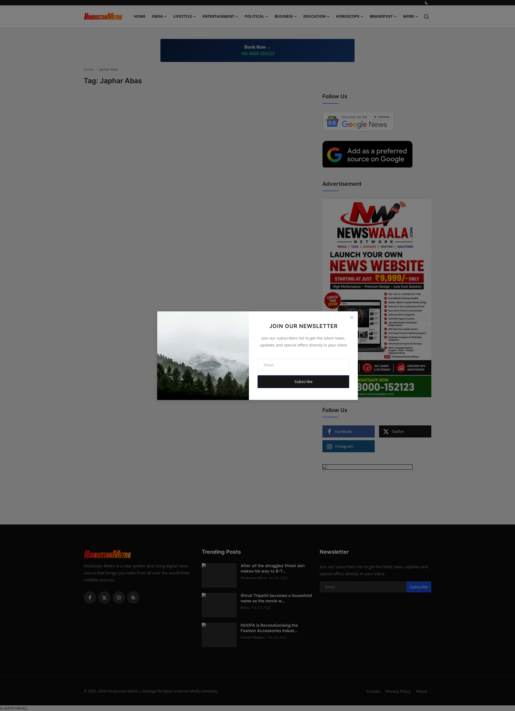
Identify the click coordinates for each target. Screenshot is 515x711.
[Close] (352, 317)
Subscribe (303, 381)
